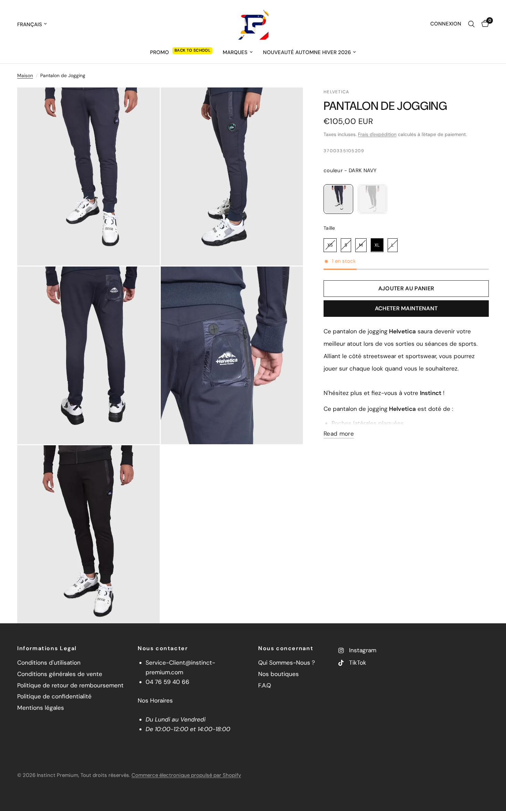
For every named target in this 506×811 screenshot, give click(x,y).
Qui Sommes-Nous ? (286, 662)
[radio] (338, 199)
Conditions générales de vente (59, 674)
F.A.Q (264, 685)
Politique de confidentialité (54, 696)
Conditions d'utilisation (49, 662)
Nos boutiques (278, 674)
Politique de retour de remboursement (70, 685)
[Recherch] (471, 24)
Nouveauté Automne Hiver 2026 (307, 52)
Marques (235, 52)
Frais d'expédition (377, 134)
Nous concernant (285, 648)
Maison (25, 75)
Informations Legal (47, 648)
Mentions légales (40, 707)
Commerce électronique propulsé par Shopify (186, 775)
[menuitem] (181, 52)
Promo (159, 52)
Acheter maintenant (406, 308)
